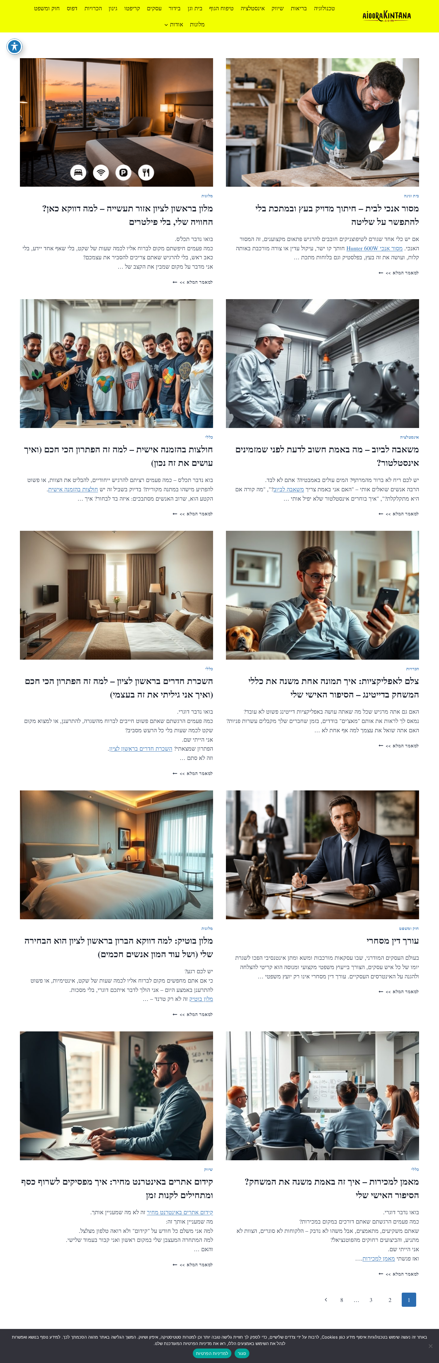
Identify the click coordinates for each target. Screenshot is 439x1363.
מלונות (197, 24)
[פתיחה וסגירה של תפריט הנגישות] (14, 46)
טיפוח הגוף (221, 8)
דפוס (72, 8)
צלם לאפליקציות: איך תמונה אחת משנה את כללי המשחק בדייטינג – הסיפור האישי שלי (333, 687)
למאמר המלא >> (399, 272)
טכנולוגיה (324, 8)
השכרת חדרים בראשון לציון (140, 748)
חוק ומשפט (47, 8)
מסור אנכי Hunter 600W (374, 248)
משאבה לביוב (288, 489)
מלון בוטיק (201, 998)
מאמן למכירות (379, 1258)
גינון (113, 8)
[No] (431, 1346)
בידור (175, 8)
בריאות (299, 8)
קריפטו (132, 8)
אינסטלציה (253, 8)
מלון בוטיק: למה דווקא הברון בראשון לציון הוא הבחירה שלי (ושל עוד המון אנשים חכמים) (118, 947)
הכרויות (93, 8)
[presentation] (322, 122)
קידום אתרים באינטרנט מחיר (180, 1212)
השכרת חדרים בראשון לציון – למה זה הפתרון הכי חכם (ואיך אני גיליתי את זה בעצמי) (119, 687)
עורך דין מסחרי (393, 940)
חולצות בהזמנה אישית (73, 489)
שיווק (278, 8)
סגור (242, 1353)
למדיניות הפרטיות (212, 1353)
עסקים (154, 8)
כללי (209, 437)
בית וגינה (411, 196)
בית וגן (195, 8)
